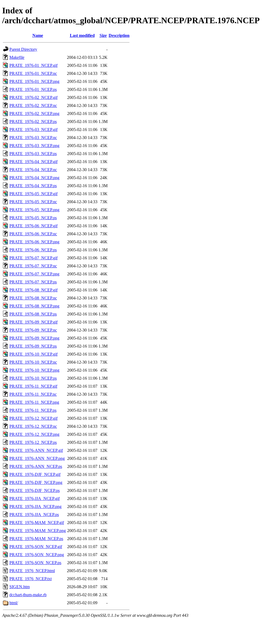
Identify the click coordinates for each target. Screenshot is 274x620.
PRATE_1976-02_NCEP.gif (33, 97)
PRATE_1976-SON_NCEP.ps (35, 562)
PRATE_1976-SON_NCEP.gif (35, 546)
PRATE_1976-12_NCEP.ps (33, 442)
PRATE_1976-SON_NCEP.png (36, 554)
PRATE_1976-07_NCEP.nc (33, 266)
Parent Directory (23, 49)
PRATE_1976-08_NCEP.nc (33, 298)
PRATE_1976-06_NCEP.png (34, 242)
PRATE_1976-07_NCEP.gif (33, 258)
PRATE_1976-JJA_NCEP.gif (34, 498)
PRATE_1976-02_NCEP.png (34, 113)
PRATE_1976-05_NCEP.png (34, 209)
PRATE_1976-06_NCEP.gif (33, 226)
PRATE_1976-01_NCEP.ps (33, 89)
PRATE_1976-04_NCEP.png (34, 177)
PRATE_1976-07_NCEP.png (34, 274)
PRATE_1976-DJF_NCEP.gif (34, 474)
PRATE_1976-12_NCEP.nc (33, 426)
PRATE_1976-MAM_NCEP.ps (36, 538)
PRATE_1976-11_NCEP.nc (33, 394)
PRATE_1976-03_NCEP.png (34, 145)
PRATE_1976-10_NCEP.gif (33, 354)
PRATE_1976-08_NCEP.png (34, 306)
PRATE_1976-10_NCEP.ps (33, 378)
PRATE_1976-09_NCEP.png (34, 338)
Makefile (16, 57)
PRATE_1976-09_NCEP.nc (33, 330)
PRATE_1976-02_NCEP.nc (33, 105)
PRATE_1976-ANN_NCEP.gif (36, 450)
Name (37, 35)
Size (103, 35)
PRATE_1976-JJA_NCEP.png (35, 506)
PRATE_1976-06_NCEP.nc (33, 234)
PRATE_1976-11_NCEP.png (34, 402)
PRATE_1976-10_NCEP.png (34, 370)
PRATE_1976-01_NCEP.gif (33, 65)
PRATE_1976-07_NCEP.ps (33, 282)
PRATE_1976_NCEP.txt (30, 578)
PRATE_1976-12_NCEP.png (34, 434)
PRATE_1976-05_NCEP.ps (33, 217)
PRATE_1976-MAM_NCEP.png (37, 530)
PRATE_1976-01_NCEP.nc (33, 73)
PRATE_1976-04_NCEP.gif (33, 161)
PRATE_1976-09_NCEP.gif (33, 322)
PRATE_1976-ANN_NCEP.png (37, 458)
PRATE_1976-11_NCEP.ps (32, 410)
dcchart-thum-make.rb (28, 594)
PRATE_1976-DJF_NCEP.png (35, 482)
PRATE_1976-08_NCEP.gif (33, 290)
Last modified (82, 35)
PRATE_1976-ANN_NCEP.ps (35, 466)
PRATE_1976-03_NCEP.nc (33, 137)
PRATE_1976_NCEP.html (32, 570)
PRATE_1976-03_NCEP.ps (33, 153)
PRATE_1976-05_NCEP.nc (33, 201)
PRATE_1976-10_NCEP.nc (33, 362)
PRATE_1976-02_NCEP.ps (33, 121)
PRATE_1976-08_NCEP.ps (33, 314)
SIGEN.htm (19, 586)
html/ (13, 602)
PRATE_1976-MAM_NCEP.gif (36, 522)
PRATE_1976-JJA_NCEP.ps (34, 514)
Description (119, 35)
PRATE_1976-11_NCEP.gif (33, 386)
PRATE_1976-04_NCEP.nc (33, 169)
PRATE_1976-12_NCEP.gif (33, 418)
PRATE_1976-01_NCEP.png (34, 81)
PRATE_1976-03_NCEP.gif (33, 129)
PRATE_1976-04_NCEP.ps (33, 185)
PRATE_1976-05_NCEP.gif (33, 193)
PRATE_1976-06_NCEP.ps (33, 250)
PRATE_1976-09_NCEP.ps (33, 346)
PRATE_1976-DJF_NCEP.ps (34, 490)
